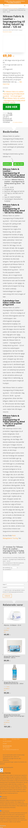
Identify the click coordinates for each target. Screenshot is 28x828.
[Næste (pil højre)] (2, 827)
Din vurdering (6, 567)
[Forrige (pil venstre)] (0, 827)
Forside (4, 739)
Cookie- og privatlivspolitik (9, 751)
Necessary (4, 796)
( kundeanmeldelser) (17, 122)
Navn (4, 584)
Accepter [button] (10, 765)
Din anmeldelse (7, 569)
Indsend (7, 596)
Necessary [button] (2, 795)
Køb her (11, 107)
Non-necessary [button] (3, 809)
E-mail (5, 587)
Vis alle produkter (7, 741)
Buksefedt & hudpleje (7, 31)
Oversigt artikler (16, 739)
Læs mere (9, 764)
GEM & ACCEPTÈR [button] (4, 823)
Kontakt (5, 743)
